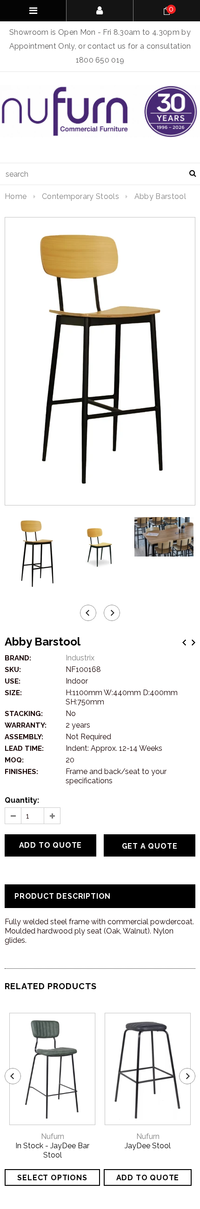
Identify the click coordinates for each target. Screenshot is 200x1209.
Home (16, 196)
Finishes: (21, 772)
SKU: (13, 669)
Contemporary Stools (80, 196)
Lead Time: (24, 748)
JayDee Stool (148, 1145)
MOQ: (14, 760)
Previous (184, 643)
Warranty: (26, 725)
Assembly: (24, 737)
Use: (12, 681)
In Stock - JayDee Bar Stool (52, 1150)
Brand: (18, 658)
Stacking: (24, 714)
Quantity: (22, 800)
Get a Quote (150, 846)
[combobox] (100, 174)
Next (193, 643)
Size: (13, 693)
